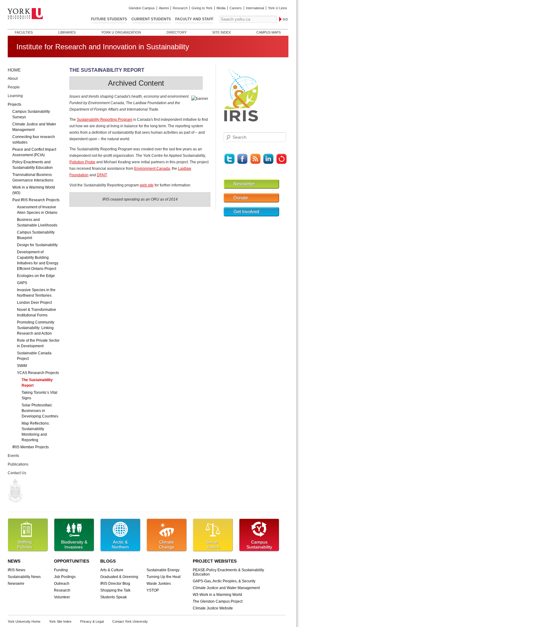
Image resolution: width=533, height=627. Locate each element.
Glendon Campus (142, 8)
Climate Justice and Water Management (34, 127)
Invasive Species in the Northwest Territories (36, 293)
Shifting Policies (24, 544)
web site (147, 185)
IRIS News (16, 570)
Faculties (24, 32)
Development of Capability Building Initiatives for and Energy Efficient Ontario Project (37, 260)
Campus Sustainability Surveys (31, 114)
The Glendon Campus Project (217, 601)
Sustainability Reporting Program (104, 119)
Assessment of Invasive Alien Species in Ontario (37, 210)
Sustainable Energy (163, 570)
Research (180, 8)
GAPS (22, 283)
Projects (14, 104)
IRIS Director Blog (115, 583)
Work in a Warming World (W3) (33, 190)
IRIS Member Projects (30, 447)
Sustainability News (24, 577)
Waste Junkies (159, 583)
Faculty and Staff (194, 19)
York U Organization (121, 32)
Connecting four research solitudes (33, 140)
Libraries (67, 32)
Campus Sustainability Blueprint (36, 235)
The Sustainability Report (37, 383)
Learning (15, 96)
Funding (61, 570)
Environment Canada (152, 168)
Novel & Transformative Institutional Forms (36, 312)
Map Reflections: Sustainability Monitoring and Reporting (36, 431)
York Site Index (60, 621)
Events (13, 456)
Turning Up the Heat (163, 577)
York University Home (24, 621)
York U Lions (277, 8)
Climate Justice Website (213, 608)
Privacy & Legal (92, 621)
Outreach (61, 583)
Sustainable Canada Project (34, 356)
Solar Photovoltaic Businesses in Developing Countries (40, 410)
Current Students (151, 19)
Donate (240, 197)
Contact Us (17, 473)
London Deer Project (34, 302)
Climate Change (166, 544)
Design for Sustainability (37, 245)
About (13, 78)
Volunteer (62, 597)
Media (221, 8)
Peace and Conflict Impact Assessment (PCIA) (34, 152)
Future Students (109, 19)
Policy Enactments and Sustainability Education (32, 165)
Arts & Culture (111, 570)
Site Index (221, 32)
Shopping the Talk (115, 590)
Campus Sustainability (259, 544)
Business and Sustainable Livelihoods (37, 222)
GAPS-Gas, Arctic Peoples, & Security (224, 581)
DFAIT (102, 175)
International (255, 8)
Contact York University (130, 621)
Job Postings (65, 577)
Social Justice (213, 544)
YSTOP (153, 590)
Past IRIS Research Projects (36, 200)
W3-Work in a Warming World (217, 594)
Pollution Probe (82, 162)
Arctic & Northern (120, 544)
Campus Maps (268, 32)
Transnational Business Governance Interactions (32, 177)
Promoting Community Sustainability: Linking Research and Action (35, 328)
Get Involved (246, 211)
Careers (235, 8)
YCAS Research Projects (38, 373)
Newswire (16, 583)
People (14, 87)
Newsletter (244, 183)
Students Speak (113, 597)
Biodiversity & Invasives (74, 544)
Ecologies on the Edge (36, 276)
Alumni (164, 8)
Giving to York (202, 8)
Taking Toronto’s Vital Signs (39, 395)
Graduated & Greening (119, 577)
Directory (177, 32)
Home (14, 69)
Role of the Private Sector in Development (38, 343)
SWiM (22, 366)
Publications (18, 464)
